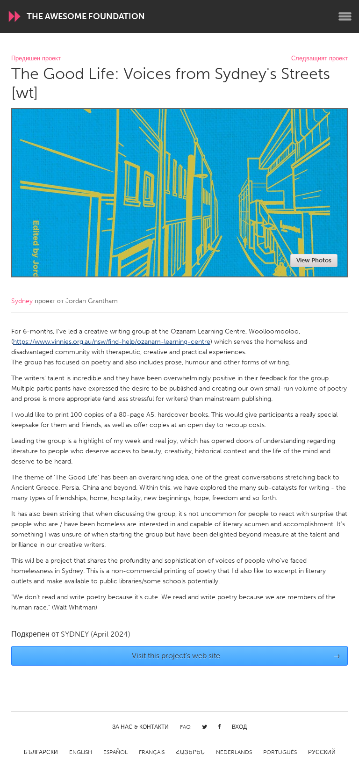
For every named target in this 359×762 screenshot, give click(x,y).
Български (41, 752)
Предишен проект (36, 59)
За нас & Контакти (140, 727)
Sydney (22, 301)
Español (115, 752)
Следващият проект (319, 59)
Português (280, 752)
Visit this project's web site (236, 655)
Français (152, 752)
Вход (239, 727)
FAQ (185, 727)
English (80, 752)
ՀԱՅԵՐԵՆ (190, 752)
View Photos (313, 260)
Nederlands (234, 752)
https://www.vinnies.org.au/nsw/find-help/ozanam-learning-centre (111, 342)
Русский (322, 752)
